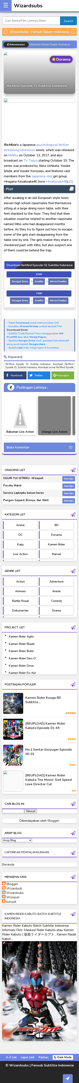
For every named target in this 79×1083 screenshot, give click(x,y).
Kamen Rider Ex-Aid (22, 673)
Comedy (56, 601)
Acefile (39, 281)
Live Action (20, 554)
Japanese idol (42, 176)
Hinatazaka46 (56, 181)
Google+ (63, 375)
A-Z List (11, 1057)
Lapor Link (27, 1057)
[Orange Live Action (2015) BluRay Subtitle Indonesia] (54, 415)
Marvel (56, 554)
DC (21, 535)
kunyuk (11, 901)
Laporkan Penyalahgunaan (27, 852)
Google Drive (20, 281)
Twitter (39, 375)
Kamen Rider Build (21, 651)
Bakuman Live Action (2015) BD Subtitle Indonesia (20, 435)
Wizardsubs (28, 5)
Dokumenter (20, 611)
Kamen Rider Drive (21, 666)
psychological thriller (52, 144)
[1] (71, 181)
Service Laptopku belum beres (23, 493)
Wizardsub (14, 888)
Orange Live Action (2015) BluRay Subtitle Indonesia (54, 435)
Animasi (20, 591)
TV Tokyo (30, 160)
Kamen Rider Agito (21, 637)
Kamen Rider (56, 544)
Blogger (53, 820)
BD (57, 525)
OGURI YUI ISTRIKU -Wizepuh (23, 478)
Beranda (8, 864)
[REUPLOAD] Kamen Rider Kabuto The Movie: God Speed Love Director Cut (48, 779)
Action (20, 582)
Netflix (13, 155)
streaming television (19, 150)
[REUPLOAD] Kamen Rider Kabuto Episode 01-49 (45, 725)
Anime (20, 525)
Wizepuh (12, 897)
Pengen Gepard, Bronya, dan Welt (26, 500)
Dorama (56, 535)
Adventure (57, 582)
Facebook (17, 375)
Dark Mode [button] (64, 1057)
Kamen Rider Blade (22, 644)
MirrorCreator (58, 281)
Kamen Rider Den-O (22, 658)
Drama (56, 611)
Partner (43, 1057)
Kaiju (20, 544)
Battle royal (20, 601)
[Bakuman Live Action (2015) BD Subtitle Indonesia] (20, 415)
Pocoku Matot (12, 485)
